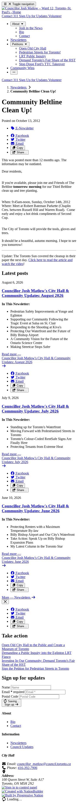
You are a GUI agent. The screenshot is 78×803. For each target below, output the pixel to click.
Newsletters (18, 87)
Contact (15, 726)
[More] (14, 72)
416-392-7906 (27, 768)
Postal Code (10, 696)
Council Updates (21, 747)
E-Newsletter (24, 128)
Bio (12, 722)
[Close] (5, 601)
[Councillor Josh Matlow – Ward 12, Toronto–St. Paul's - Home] (39, 12)
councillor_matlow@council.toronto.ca (44, 764)
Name (6, 687)
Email (13, 692)
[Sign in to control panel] (19, 787)
